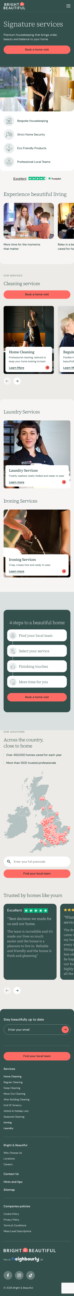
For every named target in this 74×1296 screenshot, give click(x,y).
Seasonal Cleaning (14, 1116)
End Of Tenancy (13, 1105)
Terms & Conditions (15, 1225)
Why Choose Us (13, 1153)
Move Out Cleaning (14, 1093)
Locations (9, 1158)
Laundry (8, 1128)
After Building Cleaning (16, 1099)
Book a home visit (37, 49)
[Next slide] (17, 381)
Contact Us (11, 1174)
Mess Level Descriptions (17, 1231)
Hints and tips (13, 1182)
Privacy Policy (11, 1219)
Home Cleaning (13, 1076)
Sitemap (9, 1190)
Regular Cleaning (13, 1082)
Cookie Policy (11, 1214)
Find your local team (37, 873)
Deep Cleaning (12, 1088)
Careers (8, 1164)
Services (9, 1069)
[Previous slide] (7, 381)
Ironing (8, 1122)
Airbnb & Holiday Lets (16, 1111)
